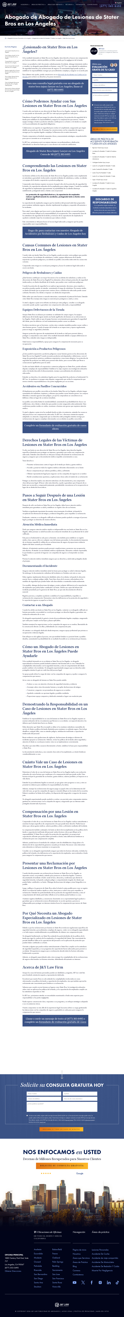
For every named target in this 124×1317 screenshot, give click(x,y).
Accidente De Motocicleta (103, 1262)
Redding (55, 1266)
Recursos (69, 4)
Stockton (37, 1286)
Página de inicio (79, 1249)
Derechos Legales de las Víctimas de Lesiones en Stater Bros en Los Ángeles (12, 72)
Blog (75, 1266)
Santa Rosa (57, 1282)
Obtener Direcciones (13, 1271)
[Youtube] (74, 1283)
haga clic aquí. (43, 1122)
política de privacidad (89, 1120)
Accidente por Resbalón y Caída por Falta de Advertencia (104, 158)
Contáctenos (92, 4)
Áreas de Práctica (38, 4)
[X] (83, 1283)
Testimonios (80, 4)
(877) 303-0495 (110, 6)
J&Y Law (34, 1311)
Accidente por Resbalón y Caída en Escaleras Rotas (104, 152)
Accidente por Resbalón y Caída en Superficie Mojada (104, 190)
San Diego (38, 1278)
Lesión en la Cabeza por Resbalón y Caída (103, 176)
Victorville (56, 1286)
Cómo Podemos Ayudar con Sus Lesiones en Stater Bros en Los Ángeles (12, 57)
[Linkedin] (109, 1283)
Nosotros (24, 4)
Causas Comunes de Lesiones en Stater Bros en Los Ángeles (12, 66)
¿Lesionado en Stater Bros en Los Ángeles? (12, 51)
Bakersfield (57, 1249)
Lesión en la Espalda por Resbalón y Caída (103, 166)
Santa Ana (38, 1282)
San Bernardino (40, 1274)
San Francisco (58, 1278)
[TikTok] (117, 1283)
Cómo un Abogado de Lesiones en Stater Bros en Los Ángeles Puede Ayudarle (12, 84)
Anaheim (38, 1249)
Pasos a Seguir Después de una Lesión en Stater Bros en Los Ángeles (12, 78)
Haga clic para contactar (41, 230)
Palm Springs (57, 1262)
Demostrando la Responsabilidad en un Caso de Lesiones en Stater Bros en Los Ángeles (12, 90)
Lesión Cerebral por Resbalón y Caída (102, 169)
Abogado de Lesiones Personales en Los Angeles (19, 38)
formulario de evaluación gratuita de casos (62, 425)
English (119, 3)
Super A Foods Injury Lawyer (99, 179)
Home (5, 38)
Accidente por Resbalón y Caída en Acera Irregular (103, 184)
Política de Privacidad (84, 1311)
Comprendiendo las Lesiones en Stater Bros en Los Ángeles (12, 62)
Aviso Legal (67, 1311)
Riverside (38, 1270)
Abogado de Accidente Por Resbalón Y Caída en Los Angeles (47, 38)
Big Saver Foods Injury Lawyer (100, 148)
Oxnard (37, 1262)
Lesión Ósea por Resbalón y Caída (101, 173)
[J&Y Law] (10, 4)
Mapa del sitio (102, 1311)
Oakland (56, 1257)
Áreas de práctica (100, 1232)
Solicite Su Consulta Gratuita (62, 1166)
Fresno (55, 1253)
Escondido (38, 1253)
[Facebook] (91, 1283)
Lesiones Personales (100, 1249)
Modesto (38, 1257)
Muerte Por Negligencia (102, 1270)
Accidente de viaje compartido (105, 1258)
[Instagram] (100, 1283)
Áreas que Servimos (55, 4)
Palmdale (38, 1266)
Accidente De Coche (100, 1254)
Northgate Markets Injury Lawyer (101, 162)
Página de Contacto (98, 122)
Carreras (76, 1270)
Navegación (79, 1232)
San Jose (56, 1274)
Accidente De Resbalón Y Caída (105, 1266)
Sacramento (57, 1270)
